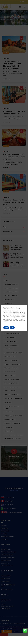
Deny (12, 327)
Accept (6, 327)
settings (5, 322)
